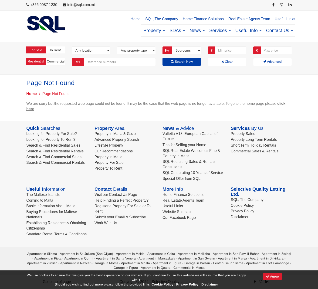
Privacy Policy (242, 211)
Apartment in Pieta (47, 258)
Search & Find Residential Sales (53, 145)
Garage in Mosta (106, 263)
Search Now (183, 61)
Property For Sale (109, 162)
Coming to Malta (39, 200)
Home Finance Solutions (203, 19)
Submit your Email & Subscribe (120, 217)
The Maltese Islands (43, 195)
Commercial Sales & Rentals (254, 151)
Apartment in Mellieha (194, 254)
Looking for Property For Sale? (51, 134)
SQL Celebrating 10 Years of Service (192, 173)
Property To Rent (108, 168)
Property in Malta (108, 157)
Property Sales (243, 134)
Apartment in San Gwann (196, 258)
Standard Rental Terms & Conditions (56, 234)
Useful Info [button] (247, 30)
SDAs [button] (176, 30)
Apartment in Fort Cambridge (267, 263)
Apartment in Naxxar (75, 263)
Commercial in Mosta (189, 267)
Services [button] (218, 30)
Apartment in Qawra (155, 267)
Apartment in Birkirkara (267, 258)
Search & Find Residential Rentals (55, 151)
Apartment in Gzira (161, 254)
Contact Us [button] (278, 30)
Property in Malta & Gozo (115, 134)
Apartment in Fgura (167, 263)
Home (136, 19)
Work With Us (106, 223)
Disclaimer (239, 217)
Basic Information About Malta (50, 206)
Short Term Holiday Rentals (253, 145)
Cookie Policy (242, 205)
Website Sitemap (176, 212)
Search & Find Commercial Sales (53, 157)
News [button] (195, 30)
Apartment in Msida (130, 254)
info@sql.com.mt (81, 5)
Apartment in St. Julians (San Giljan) (86, 254)
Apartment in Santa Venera (116, 258)
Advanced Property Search (117, 139)
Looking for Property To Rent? (50, 139)
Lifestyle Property (109, 145)
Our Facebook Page (179, 218)
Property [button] (152, 30)
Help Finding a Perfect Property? (122, 200)
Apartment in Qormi (78, 258)
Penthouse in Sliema (228, 263)
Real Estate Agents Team (249, 19)
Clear (228, 61)
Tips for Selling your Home (184, 145)
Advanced (274, 61)
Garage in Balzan (197, 263)
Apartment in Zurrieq (42, 263)
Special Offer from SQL (181, 179)
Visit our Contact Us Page (116, 195)
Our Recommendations (114, 151)
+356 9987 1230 (43, 5)
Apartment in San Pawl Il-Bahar (236, 254)
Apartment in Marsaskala (157, 258)
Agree (274, 276)
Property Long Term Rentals (254, 139)
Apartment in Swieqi (276, 254)
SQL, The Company (161, 19)
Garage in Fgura (126, 267)
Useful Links (285, 19)
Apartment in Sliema (42, 254)
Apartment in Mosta (135, 263)
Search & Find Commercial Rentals (55, 162)
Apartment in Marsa (232, 258)
